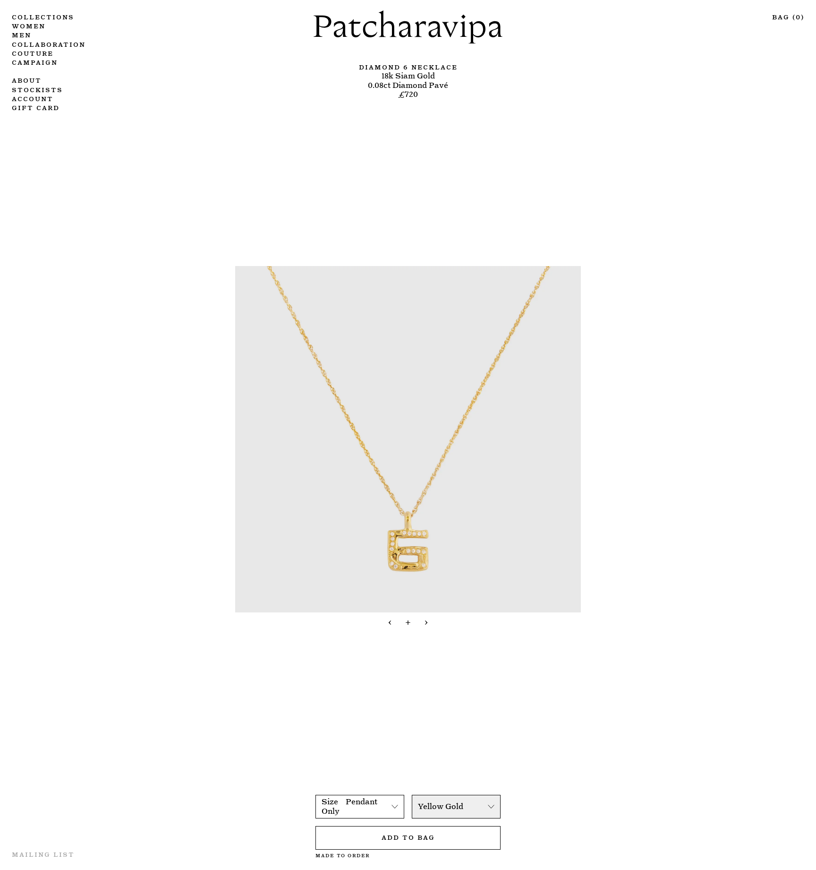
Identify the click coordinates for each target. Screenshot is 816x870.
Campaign (35, 62)
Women (28, 25)
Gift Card (36, 107)
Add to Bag (408, 837)
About (27, 80)
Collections (43, 16)
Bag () (788, 16)
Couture (32, 53)
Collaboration (48, 44)
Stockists (37, 89)
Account (32, 98)
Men (21, 34)
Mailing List (43, 853)
